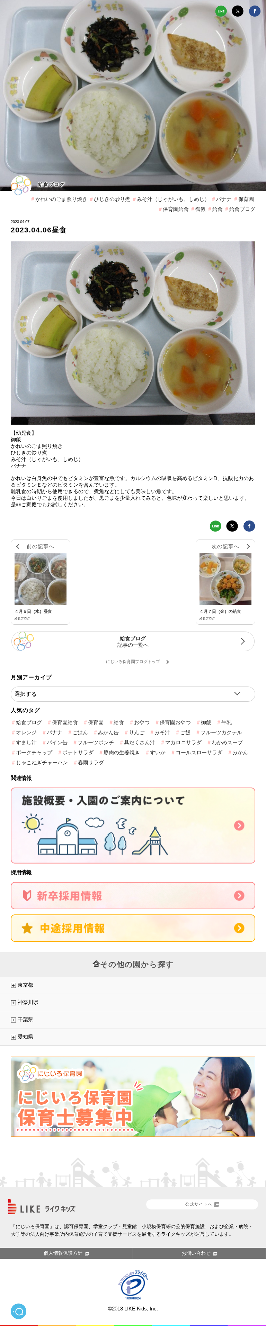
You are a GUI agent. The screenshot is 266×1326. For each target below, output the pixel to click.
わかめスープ (227, 742)
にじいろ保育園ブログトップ (133, 661)
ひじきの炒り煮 (112, 199)
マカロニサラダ (183, 742)
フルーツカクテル (221, 732)
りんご (136, 732)
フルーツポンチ (96, 742)
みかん (240, 752)
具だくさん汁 (139, 742)
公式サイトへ (198, 1204)
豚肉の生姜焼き (122, 752)
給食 (217, 209)
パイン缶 (57, 742)
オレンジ (26, 732)
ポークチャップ (34, 752)
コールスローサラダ (199, 752)
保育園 (246, 199)
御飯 (200, 209)
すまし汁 (26, 742)
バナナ (224, 199)
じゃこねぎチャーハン (42, 762)
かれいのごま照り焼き (61, 199)
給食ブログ (51, 184)
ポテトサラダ (78, 752)
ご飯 (185, 732)
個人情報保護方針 (63, 1253)
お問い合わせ (196, 1253)
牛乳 (226, 722)
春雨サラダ (91, 762)
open (18, 1311)
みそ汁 (162, 732)
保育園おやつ (175, 722)
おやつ (142, 722)
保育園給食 (176, 209)
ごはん (80, 732)
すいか (158, 752)
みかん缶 (108, 732)
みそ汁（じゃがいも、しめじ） (173, 199)
